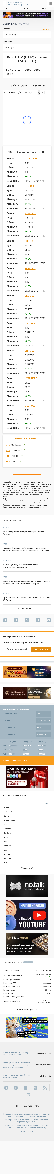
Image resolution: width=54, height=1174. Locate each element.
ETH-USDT (30, 213)
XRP (8, 461)
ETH (8, 450)
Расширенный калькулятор (15, 760)
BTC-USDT (30, 186)
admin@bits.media (44, 1053)
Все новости (25, 609)
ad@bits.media (45, 1076)
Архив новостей (27, 1131)
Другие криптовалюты (27, 438)
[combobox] (27, 34)
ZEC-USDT (30, 296)
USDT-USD (30, 405)
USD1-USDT (31, 323)
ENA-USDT (30, 351)
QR (44, 1128)
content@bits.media (43, 1065)
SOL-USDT (30, 241)
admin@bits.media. (29, 1122)
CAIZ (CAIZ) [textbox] (10, 34)
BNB (8, 456)
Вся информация (25, 1010)
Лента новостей (12, 521)
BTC (8, 445)
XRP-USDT (30, 268)
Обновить (25, 868)
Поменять (43, 29)
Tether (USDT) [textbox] (11, 47)
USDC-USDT (31, 158)
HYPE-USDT (31, 378)
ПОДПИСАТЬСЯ (41, 649)
